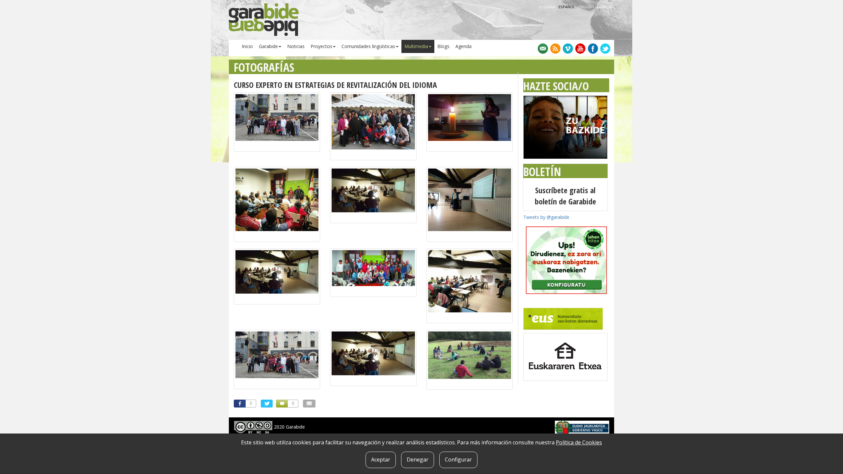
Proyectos (321, 46)
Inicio (247, 46)
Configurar (458, 459)
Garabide (268, 46)
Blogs (443, 46)
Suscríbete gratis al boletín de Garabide (565, 196)
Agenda (463, 46)
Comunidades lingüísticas (368, 46)
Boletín (542, 171)
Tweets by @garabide (546, 217)
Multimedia (416, 46)
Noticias (296, 46)
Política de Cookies (579, 442)
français (605, 6)
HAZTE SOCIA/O (556, 85)
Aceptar (380, 459)
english (586, 6)
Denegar (417, 459)
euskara (547, 6)
